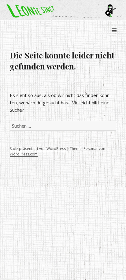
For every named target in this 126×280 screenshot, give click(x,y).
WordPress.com (24, 154)
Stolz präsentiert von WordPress (38, 148)
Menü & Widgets (114, 37)
